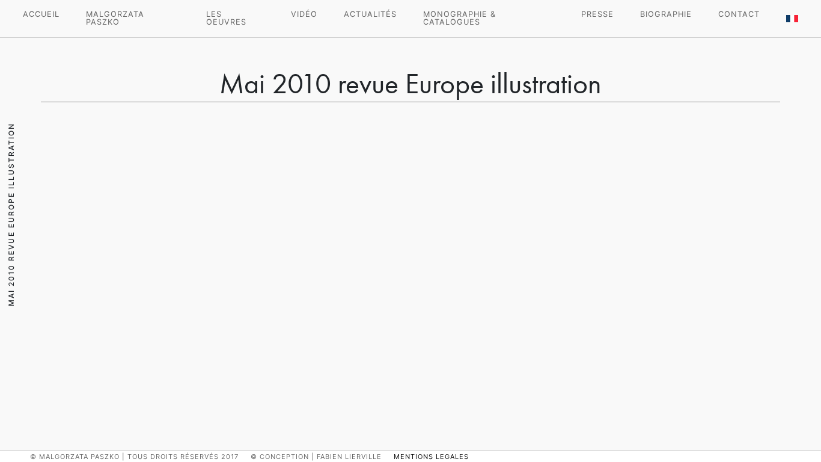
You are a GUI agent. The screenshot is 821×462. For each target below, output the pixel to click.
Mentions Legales (431, 456)
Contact (739, 14)
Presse (597, 14)
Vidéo (304, 14)
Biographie (666, 14)
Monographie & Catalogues (459, 18)
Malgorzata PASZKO (115, 18)
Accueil (41, 14)
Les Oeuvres (226, 18)
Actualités (370, 14)
